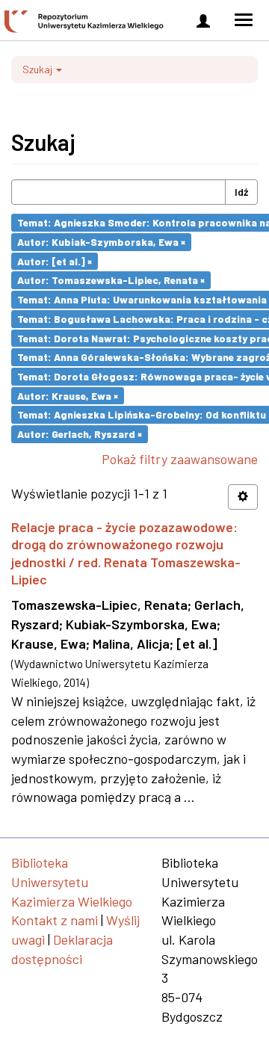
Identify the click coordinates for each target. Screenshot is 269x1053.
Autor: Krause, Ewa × (67, 395)
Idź (241, 191)
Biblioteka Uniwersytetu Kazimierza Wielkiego (71, 881)
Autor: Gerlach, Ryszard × (79, 433)
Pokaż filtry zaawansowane (180, 459)
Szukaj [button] (38, 69)
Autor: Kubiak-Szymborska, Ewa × (101, 241)
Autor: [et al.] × (54, 260)
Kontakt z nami (54, 920)
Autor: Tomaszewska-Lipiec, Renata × (111, 280)
